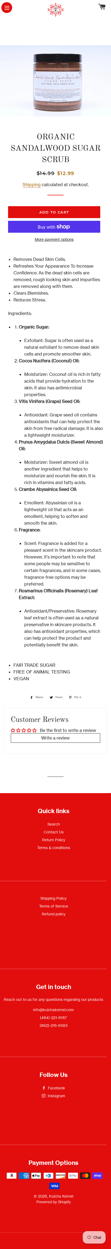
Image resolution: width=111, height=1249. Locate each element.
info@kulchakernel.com (53, 1009)
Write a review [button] (55, 738)
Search (53, 824)
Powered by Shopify (53, 1201)
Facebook (56, 1088)
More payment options (54, 239)
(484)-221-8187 (53, 1017)
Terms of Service (53, 906)
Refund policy (53, 914)
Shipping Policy (53, 898)
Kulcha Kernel (61, 1196)
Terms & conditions (53, 847)
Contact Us (54, 832)
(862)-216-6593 (54, 1025)
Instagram (56, 1095)
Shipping (32, 184)
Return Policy (53, 839)
